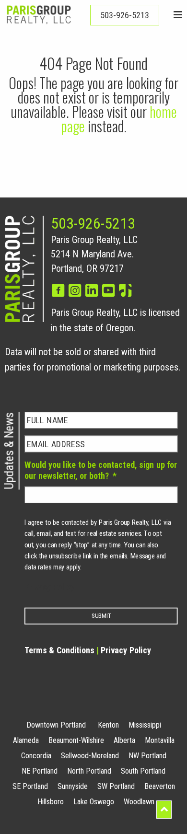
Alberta (124, 740)
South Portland (143, 771)
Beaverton (159, 786)
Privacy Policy (49, 587)
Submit (101, 616)
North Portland (89, 771)
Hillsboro (50, 801)
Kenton (108, 725)
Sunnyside (73, 786)
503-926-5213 (93, 223)
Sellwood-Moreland (90, 755)
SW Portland (116, 786)
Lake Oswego (93, 801)
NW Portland (147, 755)
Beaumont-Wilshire (76, 740)
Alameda (26, 740)
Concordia (36, 755)
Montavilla (160, 740)
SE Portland (30, 786)
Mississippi (145, 725)
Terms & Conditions (59, 650)
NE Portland (40, 771)
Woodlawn (139, 801)
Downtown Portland (56, 725)
